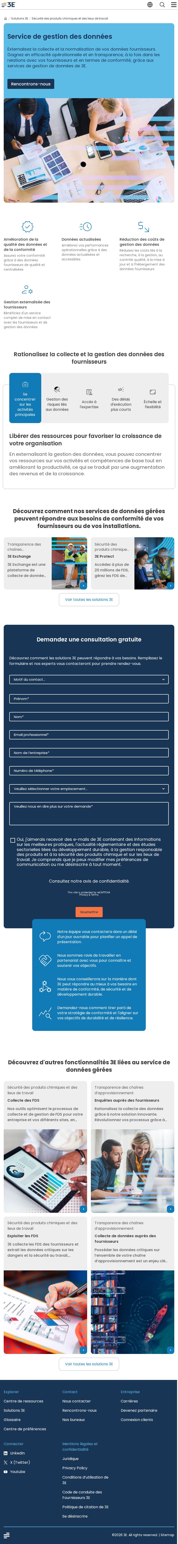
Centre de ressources (23, 1401)
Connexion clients (137, 1419)
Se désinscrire (75, 1516)
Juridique (70, 1458)
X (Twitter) (20, 1462)
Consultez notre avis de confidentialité (89, 881)
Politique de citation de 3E (85, 1507)
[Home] (5, 18)
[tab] (25, 398)
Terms (95, 895)
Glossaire (12, 1419)
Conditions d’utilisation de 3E (85, 1480)
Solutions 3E (19, 18)
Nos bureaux (73, 1419)
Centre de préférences (25, 1429)
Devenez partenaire (139, 1410)
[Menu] (173, 4)
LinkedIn (17, 1453)
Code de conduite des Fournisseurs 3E (82, 1494)
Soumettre (89, 912)
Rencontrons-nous (31, 84)
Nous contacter (76, 1401)
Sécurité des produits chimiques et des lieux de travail (70, 18)
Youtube (17, 1471)
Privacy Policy (74, 1468)
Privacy (83, 895)
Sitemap (167, 1535)
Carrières (129, 1401)
